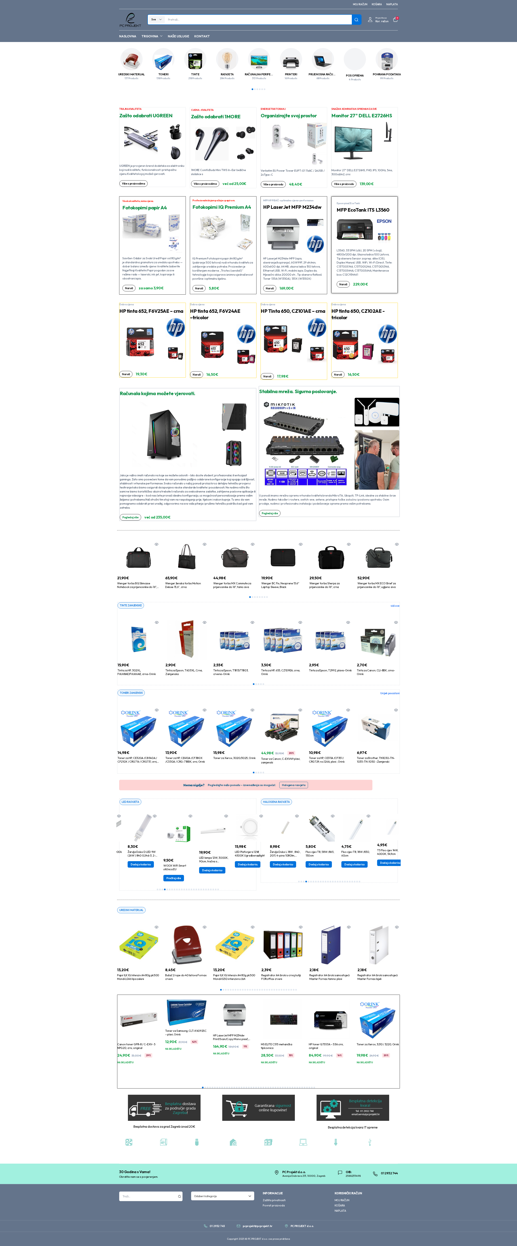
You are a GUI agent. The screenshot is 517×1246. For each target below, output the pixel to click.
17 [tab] (196, 889)
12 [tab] (184, 889)
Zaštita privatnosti (274, 1200)
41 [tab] (300, 1087)
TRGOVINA (150, 36)
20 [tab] (203, 889)
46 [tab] (312, 1087)
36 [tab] (287, 1087)
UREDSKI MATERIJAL (131, 74)
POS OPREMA (355, 75)
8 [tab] (267, 597)
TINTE (195, 74)
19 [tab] (201, 889)
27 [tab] (284, 990)
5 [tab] (262, 89)
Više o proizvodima (133, 183)
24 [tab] (213, 889)
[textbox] (221, 1196)
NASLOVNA (127, 36)
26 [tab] (218, 889)
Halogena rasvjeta (294, 785)
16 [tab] (194, 889)
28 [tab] (286, 990)
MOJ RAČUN (360, 4)
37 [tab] (290, 1087)
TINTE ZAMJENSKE (131, 605)
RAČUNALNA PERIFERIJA (260, 74)
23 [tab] (211, 889)
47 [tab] (314, 1087)
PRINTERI (291, 74)
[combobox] (222, 1195)
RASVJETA (227, 74)
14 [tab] (189, 889)
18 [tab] (199, 889)
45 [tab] (309, 1087)
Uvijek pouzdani (389, 693)
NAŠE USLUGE (178, 36)
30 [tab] (291, 990)
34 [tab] (283, 1087)
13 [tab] (186, 889)
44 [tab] (307, 1087)
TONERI (163, 74)
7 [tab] (264, 597)
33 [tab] (280, 1087)
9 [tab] (177, 889)
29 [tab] (289, 990)
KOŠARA (377, 4)
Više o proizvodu (273, 184)
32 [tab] (296, 990)
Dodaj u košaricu (130, 864)
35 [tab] (285, 1087)
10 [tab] (179, 889)
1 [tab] (252, 89)
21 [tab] (206, 889)
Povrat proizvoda (274, 1205)
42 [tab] (302, 1087)
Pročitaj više (163, 878)
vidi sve (395, 605)
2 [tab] (255, 89)
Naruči (129, 288)
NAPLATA (392, 4)
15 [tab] (191, 889)
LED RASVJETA (130, 801)
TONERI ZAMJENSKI (131, 692)
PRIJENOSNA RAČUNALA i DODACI (330, 74)
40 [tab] (297, 1087)
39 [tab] (295, 1087)
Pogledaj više (130, 517)
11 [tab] (182, 889)
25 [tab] (215, 889)
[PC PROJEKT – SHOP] (130, 19)
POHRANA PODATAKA (387, 74)
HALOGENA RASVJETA (276, 801)
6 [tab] (264, 89)
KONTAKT (202, 36)
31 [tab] (293, 990)
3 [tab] (257, 89)
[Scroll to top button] (508, 1237)
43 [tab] (304, 1087)
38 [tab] (292, 1087)
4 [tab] (260, 89)
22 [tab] (208, 889)
